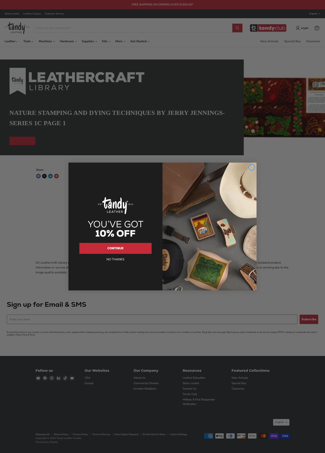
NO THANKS (115, 259)
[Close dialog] (251, 167)
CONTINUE (115, 248)
